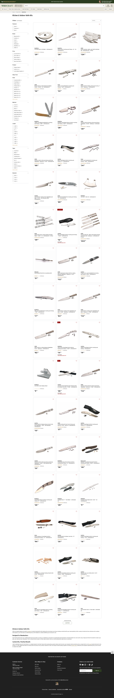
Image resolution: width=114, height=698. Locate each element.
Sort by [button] (93, 20)
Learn (106, 9)
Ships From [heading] (15, 74)
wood (90, 644)
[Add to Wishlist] (53, 24)
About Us (59, 664)
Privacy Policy (96, 673)
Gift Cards (37, 664)
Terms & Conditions (52, 689)
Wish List (36, 666)
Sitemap (70, 689)
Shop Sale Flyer (38, 670)
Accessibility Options (61, 689)
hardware (29, 631)
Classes (110, 9)
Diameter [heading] (14, 173)
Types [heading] (13, 148)
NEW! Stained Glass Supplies (57, 1)
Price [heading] (13, 51)
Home (13, 12)
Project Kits (18, 12)
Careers (58, 666)
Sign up (97, 670)
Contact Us (14, 671)
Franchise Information (61, 668)
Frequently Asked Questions (17, 674)
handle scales (74, 645)
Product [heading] (14, 64)
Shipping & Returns (16, 673)
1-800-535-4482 (16, 665)
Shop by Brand (38, 673)
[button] (97, 20)
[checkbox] (13, 26)
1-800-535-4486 (16, 668)
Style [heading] (13, 77)
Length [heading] (14, 123)
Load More (67, 622)
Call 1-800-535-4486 (106, 2)
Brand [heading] (13, 33)
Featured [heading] (14, 24)
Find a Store (59, 670)
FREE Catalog (37, 668)
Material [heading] (14, 102)
